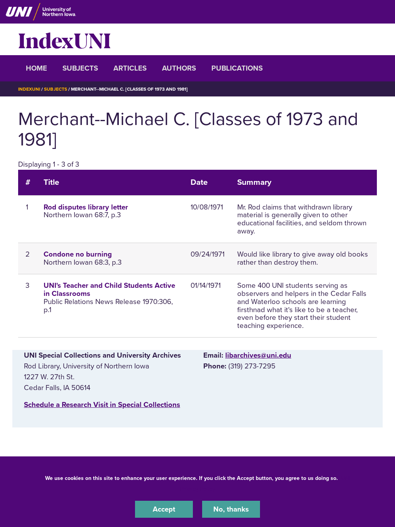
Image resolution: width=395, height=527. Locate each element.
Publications (237, 68)
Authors (179, 68)
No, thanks (231, 509)
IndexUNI (64, 39)
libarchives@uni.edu (258, 355)
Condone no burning (78, 254)
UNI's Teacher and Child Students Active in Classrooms (109, 289)
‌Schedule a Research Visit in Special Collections (102, 404)
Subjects (80, 68)
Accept (164, 509)
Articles (130, 68)
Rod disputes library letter (86, 207)
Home (36, 68)
